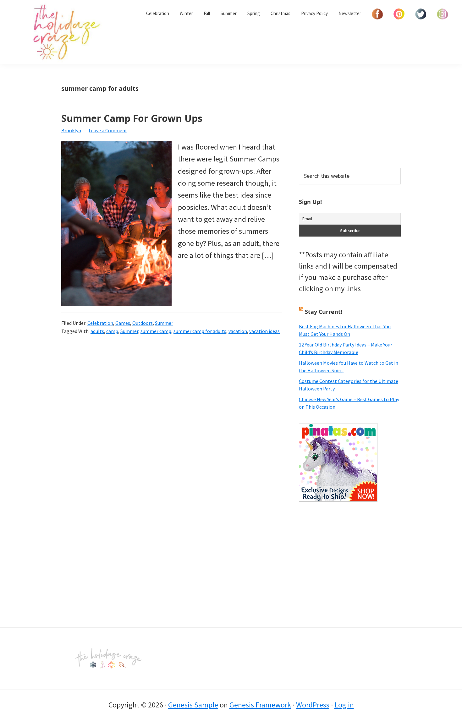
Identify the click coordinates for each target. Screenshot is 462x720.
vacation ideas (264, 331)
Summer (164, 323)
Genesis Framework (260, 705)
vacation (237, 331)
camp (112, 331)
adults (97, 331)
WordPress (312, 705)
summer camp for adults (199, 331)
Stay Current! (323, 311)
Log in (344, 705)
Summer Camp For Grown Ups (131, 118)
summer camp (155, 331)
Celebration (100, 323)
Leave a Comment (108, 130)
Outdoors (142, 323)
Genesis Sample (193, 705)
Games (122, 323)
